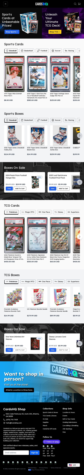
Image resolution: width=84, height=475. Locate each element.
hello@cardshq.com (14, 423)
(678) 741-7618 (12, 420)
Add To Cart (19, 188)
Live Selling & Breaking (70, 425)
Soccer (58, 51)
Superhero (75, 212)
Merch (45, 425)
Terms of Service (56, 468)
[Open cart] (79, 4)
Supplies (45, 422)
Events (65, 416)
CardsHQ (11, 469)
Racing (71, 51)
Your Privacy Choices (38, 470)
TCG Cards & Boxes (49, 416)
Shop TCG (54, 32)
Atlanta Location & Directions (19, 390)
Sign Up (34, 453)
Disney (60, 212)
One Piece (46, 212)
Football (44, 51)
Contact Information (70, 468)
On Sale (45, 419)
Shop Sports (11, 32)
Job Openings (67, 429)
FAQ (64, 432)
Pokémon (13, 212)
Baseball (12, 51)
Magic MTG (29, 212)
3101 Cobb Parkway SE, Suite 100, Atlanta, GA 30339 (22, 415)
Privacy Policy (43, 468)
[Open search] (75, 3)
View (9, 188)
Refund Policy (32, 468)
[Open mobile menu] (5, 4)
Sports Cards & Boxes (50, 412)
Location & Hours (69, 412)
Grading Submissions (70, 422)
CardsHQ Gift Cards (49, 429)
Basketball (28, 51)
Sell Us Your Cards (69, 419)
